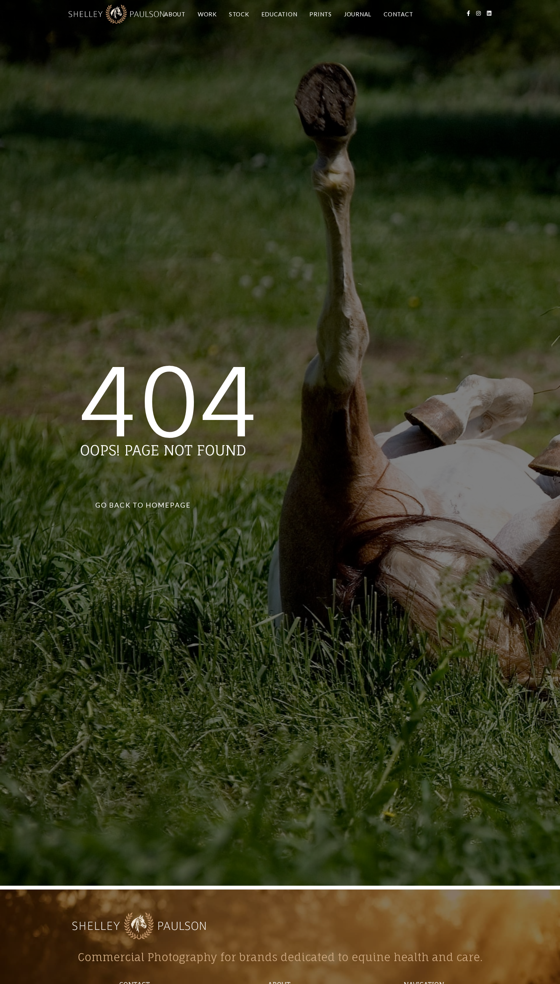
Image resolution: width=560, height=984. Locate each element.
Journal (357, 14)
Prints (320, 14)
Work (207, 14)
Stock (239, 14)
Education (279, 14)
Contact (398, 14)
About (175, 14)
